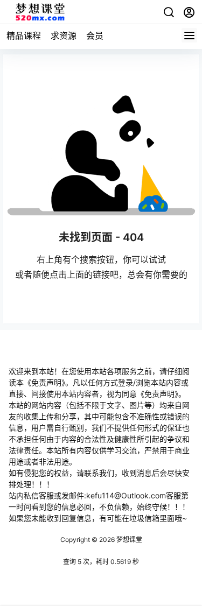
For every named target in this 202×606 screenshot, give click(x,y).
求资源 (63, 35)
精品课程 (23, 35)
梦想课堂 (128, 539)
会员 (94, 35)
